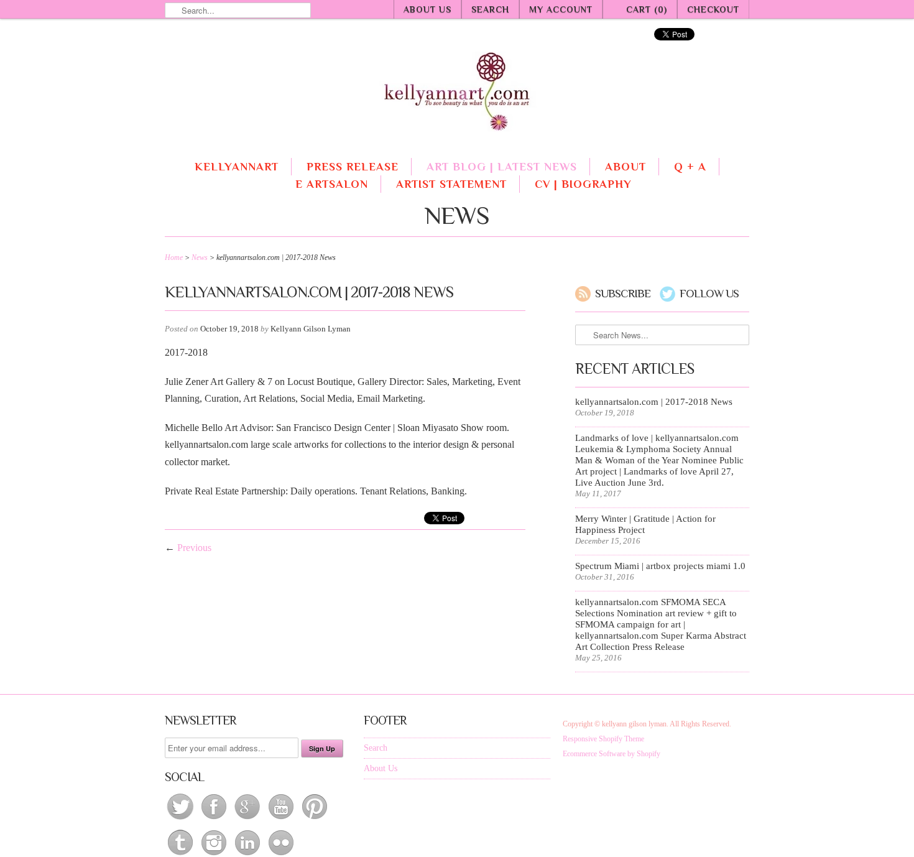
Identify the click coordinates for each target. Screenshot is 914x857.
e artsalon (331, 184)
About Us (427, 9)
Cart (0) (646, 9)
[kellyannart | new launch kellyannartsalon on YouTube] (282, 819)
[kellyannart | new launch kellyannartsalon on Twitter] (181, 819)
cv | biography (583, 184)
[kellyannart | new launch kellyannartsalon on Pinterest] (314, 819)
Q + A (690, 166)
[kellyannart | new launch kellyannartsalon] (457, 95)
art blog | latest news (502, 166)
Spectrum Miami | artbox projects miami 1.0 (660, 566)
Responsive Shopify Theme (603, 739)
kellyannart (237, 166)
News (457, 215)
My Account (561, 9)
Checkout (713, 9)
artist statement (451, 184)
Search (490, 9)
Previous (194, 547)
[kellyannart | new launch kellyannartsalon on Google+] (248, 819)
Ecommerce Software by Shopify (611, 754)
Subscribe (622, 293)
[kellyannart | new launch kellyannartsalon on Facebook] (215, 819)
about (625, 166)
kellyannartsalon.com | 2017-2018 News (653, 402)
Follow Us (709, 293)
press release (353, 166)
